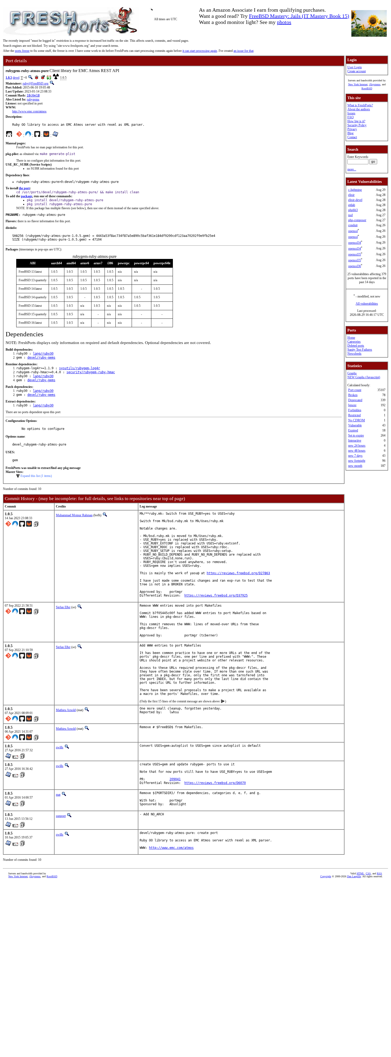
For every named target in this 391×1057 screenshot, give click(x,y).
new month (355, 466)
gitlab (351, 205)
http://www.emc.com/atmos (29, 111)
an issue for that (243, 51)
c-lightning (355, 190)
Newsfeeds (354, 353)
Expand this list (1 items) (36, 476)
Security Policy (357, 125)
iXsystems (374, 84)
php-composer (357, 220)
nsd (350, 215)
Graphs (352, 373)
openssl (353, 231)
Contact (352, 137)
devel (16, 77)
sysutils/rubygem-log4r (79, 368)
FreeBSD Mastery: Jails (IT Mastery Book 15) (299, 16)
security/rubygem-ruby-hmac (90, 372)
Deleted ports (355, 345)
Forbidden (354, 410)
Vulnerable (355, 425)
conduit (352, 225)
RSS (379, 873)
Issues (351, 113)
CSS (368, 873)
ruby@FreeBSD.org (35, 83)
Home (351, 337)
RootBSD (366, 88)
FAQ (350, 117)
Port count (354, 390)
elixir (351, 195)
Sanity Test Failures (359, 349)
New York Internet (358, 84)
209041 (175, 779)
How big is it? (356, 121)
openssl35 (354, 254)
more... (351, 169)
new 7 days (355, 456)
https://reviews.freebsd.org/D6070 (215, 783)
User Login (354, 67)
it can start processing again (199, 51)
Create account (356, 71)
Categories (354, 341)
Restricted (354, 415)
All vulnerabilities (367, 303)
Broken (352, 395)
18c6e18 (33, 95)
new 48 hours (356, 450)
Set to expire (356, 435)
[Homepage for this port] (9, 135)
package (26, 196)
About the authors (358, 109)
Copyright (325, 876)
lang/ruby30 (43, 353)
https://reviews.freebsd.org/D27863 (238, 573)
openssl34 (354, 243)
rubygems (33, 99)
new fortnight (356, 461)
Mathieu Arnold (66, 710)
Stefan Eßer (63, 607)
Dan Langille (354, 876)
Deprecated (355, 400)
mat (58, 794)
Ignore (352, 405)
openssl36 (354, 266)
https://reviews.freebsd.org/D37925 (216, 595)
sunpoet (61, 816)
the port (24, 188)
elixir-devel (355, 200)
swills (59, 747)
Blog (350, 133)
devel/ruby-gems (41, 357)
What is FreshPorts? (360, 105)
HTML (360, 873)
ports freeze (22, 51)
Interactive (354, 440)
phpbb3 (353, 210)
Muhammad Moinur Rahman (74, 515)
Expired (353, 430)
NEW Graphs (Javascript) (363, 377)
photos (284, 22)
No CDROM (356, 420)
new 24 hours (356, 445)
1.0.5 (9, 77)
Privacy (352, 129)
